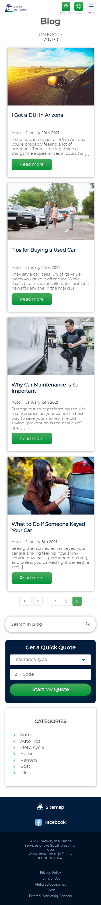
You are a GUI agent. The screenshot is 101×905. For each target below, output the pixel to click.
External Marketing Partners (50, 896)
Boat (25, 766)
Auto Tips (30, 741)
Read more (32, 164)
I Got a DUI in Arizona (37, 115)
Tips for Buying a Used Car (44, 250)
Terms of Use (50, 879)
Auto (25, 735)
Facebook (55, 822)
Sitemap (55, 807)
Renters (28, 760)
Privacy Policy (50, 873)
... (47, 601)
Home (27, 754)
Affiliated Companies (50, 884)
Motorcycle (32, 747)
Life (24, 773)
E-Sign (50, 890)
